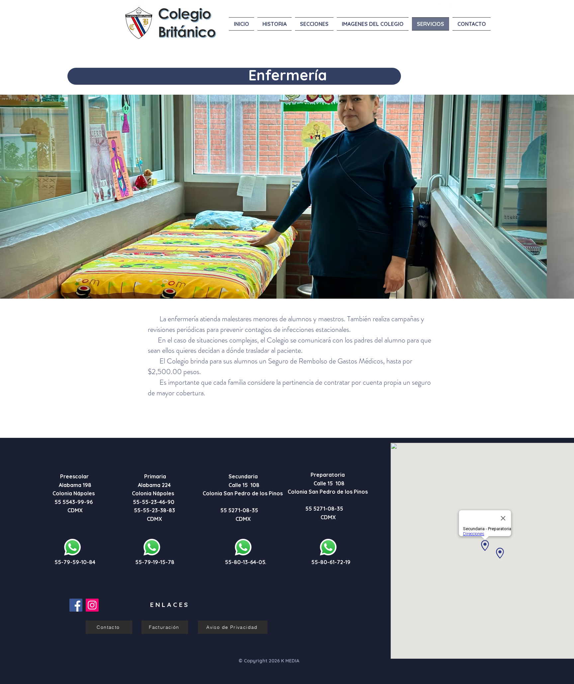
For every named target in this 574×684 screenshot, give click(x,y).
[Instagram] (92, 605)
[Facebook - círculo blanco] (443, 7)
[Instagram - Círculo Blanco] (453, 7)
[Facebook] (75, 605)
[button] (287, 197)
